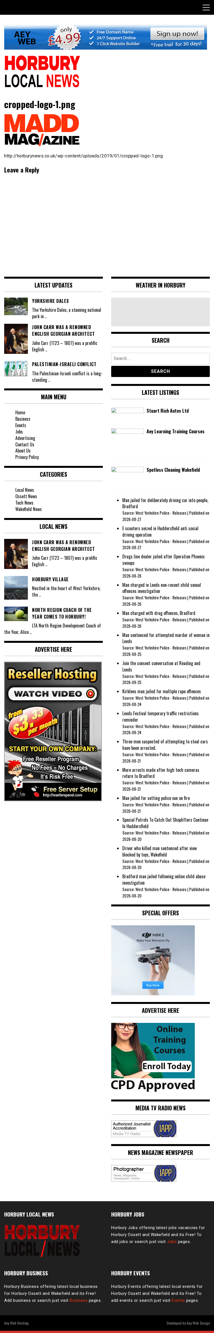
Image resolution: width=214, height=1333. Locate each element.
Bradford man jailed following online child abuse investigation (163, 879)
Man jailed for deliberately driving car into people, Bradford (165, 503)
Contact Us (24, 444)
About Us (23, 450)
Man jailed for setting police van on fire (156, 798)
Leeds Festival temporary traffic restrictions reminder (160, 716)
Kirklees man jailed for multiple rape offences (161, 691)
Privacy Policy (27, 457)
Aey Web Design (198, 1323)
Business (22, 418)
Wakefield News (28, 509)
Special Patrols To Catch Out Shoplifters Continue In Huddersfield (165, 823)
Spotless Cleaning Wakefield (173, 470)
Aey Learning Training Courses (176, 431)
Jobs (19, 431)
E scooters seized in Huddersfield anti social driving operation (160, 531)
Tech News (24, 502)
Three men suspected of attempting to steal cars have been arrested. (165, 744)
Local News (24, 490)
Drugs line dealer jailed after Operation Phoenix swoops (163, 559)
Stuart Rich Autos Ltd (168, 411)
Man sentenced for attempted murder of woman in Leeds (166, 638)
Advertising (25, 438)
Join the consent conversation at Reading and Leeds (161, 666)
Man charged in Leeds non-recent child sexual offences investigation (161, 588)
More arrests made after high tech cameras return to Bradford (160, 773)
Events (20, 425)
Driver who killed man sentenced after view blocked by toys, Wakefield (159, 851)
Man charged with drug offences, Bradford (158, 613)
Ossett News (26, 496)
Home (20, 412)
